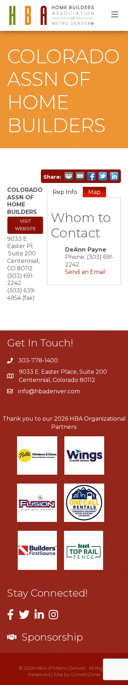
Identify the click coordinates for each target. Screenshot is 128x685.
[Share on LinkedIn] (114, 176)
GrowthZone (85, 674)
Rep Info (65, 192)
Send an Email (85, 272)
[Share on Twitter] (102, 176)
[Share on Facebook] (91, 176)
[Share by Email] (80, 176)
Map (94, 192)
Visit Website (25, 225)
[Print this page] (68, 176)
